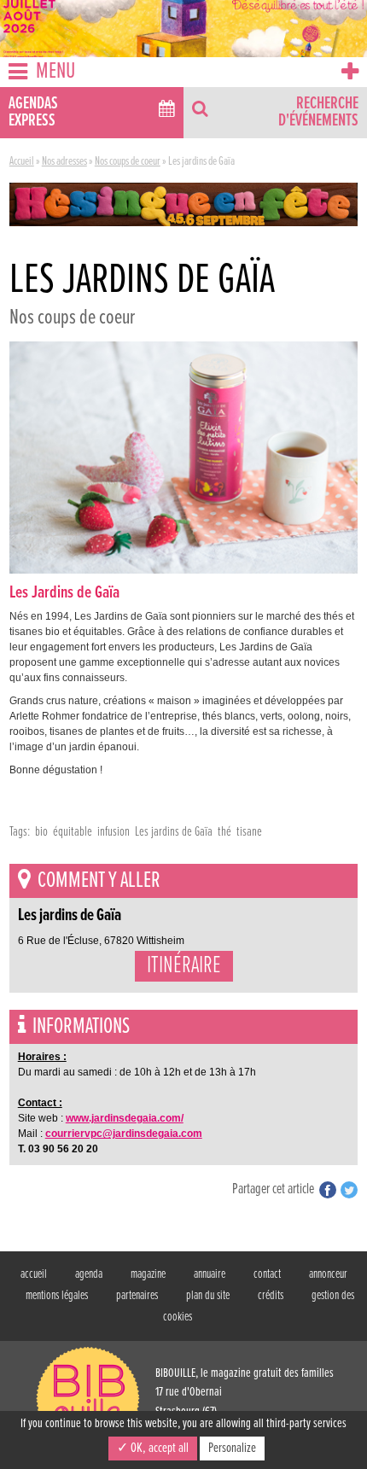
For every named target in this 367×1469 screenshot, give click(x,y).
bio (41, 832)
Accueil (21, 161)
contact (267, 1274)
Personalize (232, 1448)
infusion (113, 832)
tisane (249, 832)
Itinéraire (184, 966)
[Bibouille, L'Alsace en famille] (183, 28)
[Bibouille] (183, 204)
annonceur (328, 1274)
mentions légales (57, 1295)
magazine (148, 1274)
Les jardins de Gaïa (174, 832)
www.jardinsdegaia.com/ (125, 1118)
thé (224, 832)
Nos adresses (64, 161)
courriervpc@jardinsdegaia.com (123, 1134)
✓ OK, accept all (153, 1448)
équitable (72, 832)
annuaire (209, 1274)
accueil (33, 1274)
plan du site (208, 1295)
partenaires (137, 1295)
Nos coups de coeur (127, 161)
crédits (270, 1295)
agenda (88, 1274)
